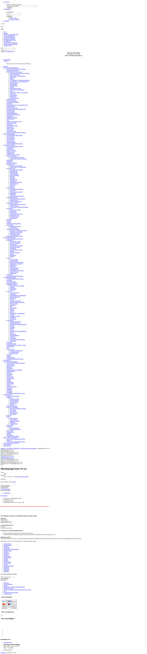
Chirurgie (9, 291)
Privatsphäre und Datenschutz (11, 592)
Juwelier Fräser (10, 136)
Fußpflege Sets (10, 153)
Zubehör (12, 186)
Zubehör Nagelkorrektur (16, 201)
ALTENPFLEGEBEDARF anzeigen (16, 363)
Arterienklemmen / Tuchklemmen (18, 295)
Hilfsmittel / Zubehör (12, 163)
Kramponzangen (11, 110)
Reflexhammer (10, 382)
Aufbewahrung (10, 364)
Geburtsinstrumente (11, 343)
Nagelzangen (10, 208)
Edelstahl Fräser (14, 172)
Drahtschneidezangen (12, 100)
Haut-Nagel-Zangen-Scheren (17, 262)
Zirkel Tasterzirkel (11, 131)
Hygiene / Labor (11, 349)
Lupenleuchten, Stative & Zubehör (18, 158)
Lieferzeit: (3, 475)
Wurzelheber (13, 334)
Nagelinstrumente (11, 187)
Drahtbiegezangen (11, 99)
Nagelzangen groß (14, 215)
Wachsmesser (10, 127)
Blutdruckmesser (11, 365)
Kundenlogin (7, 9)
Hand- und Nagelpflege (12, 407)
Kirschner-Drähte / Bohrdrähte (17, 302)
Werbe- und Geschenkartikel (10, 44)
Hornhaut (12, 404)
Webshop (3, 652)
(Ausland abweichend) (22, 476)
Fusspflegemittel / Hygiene (13, 154)
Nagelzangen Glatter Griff (16, 214)
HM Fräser (12, 176)
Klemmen (9, 372)
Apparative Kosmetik (15, 243)
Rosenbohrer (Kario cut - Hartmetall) (19, 92)
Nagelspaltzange (14, 200)
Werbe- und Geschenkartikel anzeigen (16, 439)
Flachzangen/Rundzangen (13, 102)
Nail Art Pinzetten (14, 272)
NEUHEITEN (7, 41)
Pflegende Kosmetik (15, 252)
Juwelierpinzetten (11, 138)
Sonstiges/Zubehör (11, 142)
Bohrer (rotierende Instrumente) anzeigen (20, 73)
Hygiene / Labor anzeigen (16, 350)
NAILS (8, 258)
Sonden (11, 332)
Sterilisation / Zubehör (15, 233)
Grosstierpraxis (10, 346)
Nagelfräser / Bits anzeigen (16, 169)
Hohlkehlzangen (11, 106)
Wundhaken (13, 317)
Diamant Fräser (13, 171)
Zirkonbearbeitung (14, 98)
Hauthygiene (13, 248)
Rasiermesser (13, 255)
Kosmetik (9, 426)
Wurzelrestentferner (14, 335)
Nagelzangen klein (14, 216)
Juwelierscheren (10, 139)
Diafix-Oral (12, 77)
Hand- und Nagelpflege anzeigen (18, 408)
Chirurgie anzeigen (14, 292)
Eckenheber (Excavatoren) (16, 192)
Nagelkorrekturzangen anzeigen (17, 198)
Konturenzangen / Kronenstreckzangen (16, 109)
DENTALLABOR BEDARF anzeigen (16, 69)
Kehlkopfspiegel (11, 371)
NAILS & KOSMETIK (9, 37)
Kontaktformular (8, 642)
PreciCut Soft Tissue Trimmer (17, 89)
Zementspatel (10, 129)
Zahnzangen (13, 341)
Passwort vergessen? (15, 19)
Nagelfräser (12, 266)
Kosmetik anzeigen (14, 428)
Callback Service (8, 594)
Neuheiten (9, 219)
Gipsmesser (9, 103)
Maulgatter (12, 327)
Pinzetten (9, 221)
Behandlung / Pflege (12, 284)
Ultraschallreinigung (15, 234)
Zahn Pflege (10, 434)
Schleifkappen (13, 181)
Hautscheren (10, 160)
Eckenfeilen (13, 190)
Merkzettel (6, 21)
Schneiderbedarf (14, 423)
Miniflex (12, 87)
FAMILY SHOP (8, 45)
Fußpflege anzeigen (14, 399)
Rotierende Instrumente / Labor (14, 121)
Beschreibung (7, 493)
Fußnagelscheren (14, 205)
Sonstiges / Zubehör (11, 123)
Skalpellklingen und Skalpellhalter (18, 331)
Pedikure (9, 379)
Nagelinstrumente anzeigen (16, 189)
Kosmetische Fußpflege (9, 38)
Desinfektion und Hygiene (16, 232)
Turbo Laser (13, 94)
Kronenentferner (14, 85)
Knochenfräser (13, 84)
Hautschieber (13, 193)
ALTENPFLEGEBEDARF (10, 42)
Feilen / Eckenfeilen (11, 150)
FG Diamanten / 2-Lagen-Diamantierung (20, 80)
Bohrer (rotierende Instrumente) (14, 72)
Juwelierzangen (10, 141)
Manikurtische (13, 265)
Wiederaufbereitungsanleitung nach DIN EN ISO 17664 (17, 589)
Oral (8, 120)
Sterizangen (9, 388)
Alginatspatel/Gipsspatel (12, 70)
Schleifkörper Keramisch (16, 182)
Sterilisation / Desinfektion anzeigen (18, 230)
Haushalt (9, 415)
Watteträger (9, 390)
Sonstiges (12, 314)
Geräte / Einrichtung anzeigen (17, 157)
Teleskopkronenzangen (12, 125)
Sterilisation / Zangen (15, 316)
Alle (5, 31)
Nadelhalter (12, 305)
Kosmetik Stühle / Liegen (16, 250)
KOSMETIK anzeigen (15, 241)
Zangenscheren (13, 218)
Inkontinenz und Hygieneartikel (14, 370)
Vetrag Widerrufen (8, 584)
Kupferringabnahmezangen (13, 114)
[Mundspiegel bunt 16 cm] (7, 456)
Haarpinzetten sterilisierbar (16, 245)
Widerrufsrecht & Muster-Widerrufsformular (14, 587)
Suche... (3, 51)
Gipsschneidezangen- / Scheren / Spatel (16, 345)
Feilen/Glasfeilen (14, 261)
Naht (11, 306)
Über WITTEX (15, 443)
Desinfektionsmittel (14, 352)
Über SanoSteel (8, 443)
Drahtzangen (13, 298)
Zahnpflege (12, 290)
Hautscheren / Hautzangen (16, 263)
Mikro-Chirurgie (14, 303)
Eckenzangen (10, 149)
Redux (11, 91)
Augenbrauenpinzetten (15, 429)
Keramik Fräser (13, 179)
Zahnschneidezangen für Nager (17, 339)
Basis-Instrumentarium (12, 283)
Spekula (9, 356)
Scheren (9, 222)
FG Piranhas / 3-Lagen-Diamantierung (19, 81)
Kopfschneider (13, 212)
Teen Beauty (10, 274)
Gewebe (12, 299)
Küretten (12, 325)
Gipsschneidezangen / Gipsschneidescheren (17, 105)
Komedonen (10, 374)
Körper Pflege (10, 425)
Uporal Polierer (13, 95)
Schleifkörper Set (14, 183)
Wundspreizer (13, 319)
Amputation (13, 294)
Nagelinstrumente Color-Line (17, 196)
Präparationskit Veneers (15, 88)
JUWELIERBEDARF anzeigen (14, 135)
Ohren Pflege (10, 430)
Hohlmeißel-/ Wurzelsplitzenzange (18, 324)
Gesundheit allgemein (12, 405)
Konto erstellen (13, 18)
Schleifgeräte (13, 273)
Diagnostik (9, 342)
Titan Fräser (13, 185)
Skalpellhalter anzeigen (15, 226)
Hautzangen (10, 161)
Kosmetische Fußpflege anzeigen (15, 146)
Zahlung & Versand (8, 588)
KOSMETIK (10, 240)
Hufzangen (9, 280)
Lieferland (9, 6)
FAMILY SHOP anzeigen (13, 396)
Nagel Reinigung (14, 412)
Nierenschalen (10, 376)
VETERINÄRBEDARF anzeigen (15, 279)
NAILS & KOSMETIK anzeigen (15, 238)
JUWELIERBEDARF (9, 36)
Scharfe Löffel (10, 383)
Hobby (8, 416)
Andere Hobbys (14, 419)
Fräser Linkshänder (14, 175)
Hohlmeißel (12, 194)
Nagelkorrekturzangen (12, 197)
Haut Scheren (13, 410)
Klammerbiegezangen (12, 107)
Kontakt (6, 585)
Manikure (9, 375)
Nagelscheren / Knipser (12, 203)
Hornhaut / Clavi (11, 164)
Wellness (9, 433)
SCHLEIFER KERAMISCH (14, 223)
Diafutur (12, 78)
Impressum (6, 582)
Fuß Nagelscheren (14, 400)
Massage (12, 251)
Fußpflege (9, 397)
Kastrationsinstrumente (15, 301)
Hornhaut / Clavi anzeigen (16, 165)
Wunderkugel (13, 96)
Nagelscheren (13, 414)
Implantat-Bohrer (14, 83)
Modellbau (12, 422)
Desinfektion (10, 368)
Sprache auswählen (11, 4)
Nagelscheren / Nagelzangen (17, 270)
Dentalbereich (10, 320)
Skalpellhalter (10, 225)
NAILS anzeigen (14, 259)
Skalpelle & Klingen (12, 386)
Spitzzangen (10, 124)
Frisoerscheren (13, 244)
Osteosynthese (13, 307)
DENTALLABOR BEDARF (11, 34)
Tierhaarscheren (10, 357)
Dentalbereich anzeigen (15, 321)
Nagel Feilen (13, 411)
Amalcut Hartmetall (14, 74)
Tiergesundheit (10, 432)
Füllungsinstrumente (15, 323)
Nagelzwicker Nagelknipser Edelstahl (19, 207)
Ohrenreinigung (10, 378)
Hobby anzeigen (14, 418)
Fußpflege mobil (11, 152)
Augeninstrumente (11, 281)
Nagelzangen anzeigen (15, 210)
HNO (8, 348)
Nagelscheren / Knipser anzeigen (18, 204)
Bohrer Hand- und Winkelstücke (17, 76)
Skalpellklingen (10, 147)
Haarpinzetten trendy (15, 247)
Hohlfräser (12, 178)
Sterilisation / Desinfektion (13, 229)
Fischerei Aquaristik (14, 421)
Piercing (12, 254)
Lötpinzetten (10, 116)
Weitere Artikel (10, 128)
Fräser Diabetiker (14, 174)
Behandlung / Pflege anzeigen (17, 285)
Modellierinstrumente (12, 117)
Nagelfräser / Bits (11, 168)
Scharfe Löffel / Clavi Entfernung (18, 167)
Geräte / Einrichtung (12, 156)
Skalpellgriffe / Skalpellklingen (17, 313)
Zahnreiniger (13, 338)
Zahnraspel (12, 336)
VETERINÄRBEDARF (10, 40)
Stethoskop (9, 389)
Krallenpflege (13, 288)
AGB (5, 591)
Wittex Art (9, 440)
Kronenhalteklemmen (12, 113)
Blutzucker (9, 367)
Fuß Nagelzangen (14, 401)
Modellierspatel (10, 118)
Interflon (6, 33)
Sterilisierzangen (14, 353)
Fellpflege (12, 287)
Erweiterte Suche (10, 51)
